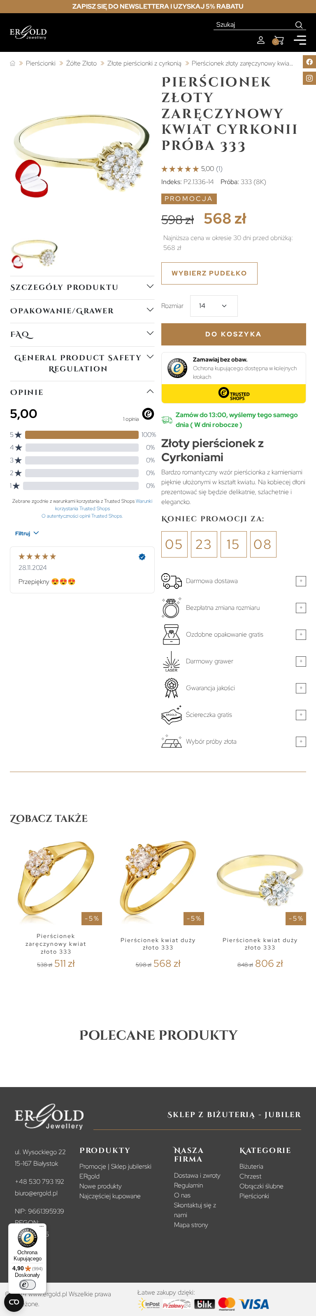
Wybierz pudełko (209, 273)
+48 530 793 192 (39, 1181)
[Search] (299, 25)
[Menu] (41, 1228)
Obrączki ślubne (261, 1186)
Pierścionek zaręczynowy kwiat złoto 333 (56, 943)
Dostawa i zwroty (197, 1175)
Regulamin (188, 1185)
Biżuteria (251, 1166)
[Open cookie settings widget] (14, 1302)
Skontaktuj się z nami (195, 1210)
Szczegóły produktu (64, 287)
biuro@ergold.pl (36, 1193)
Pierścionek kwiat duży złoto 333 (158, 944)
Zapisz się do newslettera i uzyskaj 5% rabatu (158, 6)
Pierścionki (254, 1196)
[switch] (27, 1285)
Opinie (27, 392)
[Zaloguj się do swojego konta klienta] (261, 40)
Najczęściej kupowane (110, 1196)
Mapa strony (191, 1224)
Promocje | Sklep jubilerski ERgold (115, 1171)
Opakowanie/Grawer (62, 311)
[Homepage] (28, 33)
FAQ (19, 334)
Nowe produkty (100, 1186)
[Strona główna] (12, 63)
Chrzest (250, 1176)
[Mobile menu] (300, 40)
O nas (182, 1195)
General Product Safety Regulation (78, 363)
